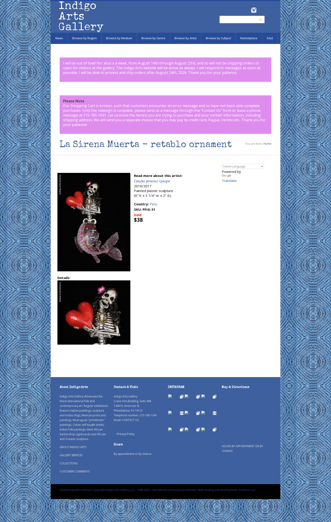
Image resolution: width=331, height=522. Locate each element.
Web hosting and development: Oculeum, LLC (227, 490)
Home (267, 144)
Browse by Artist (186, 38)
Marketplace (248, 38)
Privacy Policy (126, 434)
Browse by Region (84, 38)
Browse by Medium (119, 38)
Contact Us (211, 110)
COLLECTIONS (68, 463)
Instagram (254, 10)
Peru (153, 204)
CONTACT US (130, 420)
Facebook (248, 10)
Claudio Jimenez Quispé (152, 181)
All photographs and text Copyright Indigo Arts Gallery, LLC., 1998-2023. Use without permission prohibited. (128, 490)
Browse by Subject (218, 38)
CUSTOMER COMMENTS (74, 471)
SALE (270, 38)
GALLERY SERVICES (71, 455)
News (59, 38)
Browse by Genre (153, 38)
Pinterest (261, 10)
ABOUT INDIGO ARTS (73, 447)
